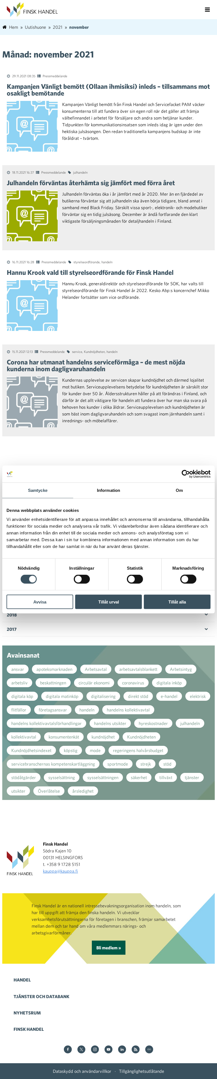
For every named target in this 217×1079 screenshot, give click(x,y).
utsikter (18, 790)
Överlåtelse (49, 790)
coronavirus (133, 682)
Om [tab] (179, 490)
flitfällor (18, 709)
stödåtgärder (23, 777)
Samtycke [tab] (37, 490)
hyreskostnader (153, 723)
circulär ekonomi (94, 682)
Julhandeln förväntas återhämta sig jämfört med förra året (91, 183)
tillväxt (165, 777)
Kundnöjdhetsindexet (31, 750)
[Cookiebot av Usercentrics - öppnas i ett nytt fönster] (186, 474)
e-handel (169, 696)
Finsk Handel (29, 1029)
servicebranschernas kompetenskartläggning (53, 763)
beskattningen (53, 682)
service (77, 351)
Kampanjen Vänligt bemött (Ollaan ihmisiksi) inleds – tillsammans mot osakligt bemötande (108, 89)
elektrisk (198, 696)
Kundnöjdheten (94, 351)
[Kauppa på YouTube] (108, 1049)
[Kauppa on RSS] (136, 1049)
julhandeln (80, 172)
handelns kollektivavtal (128, 709)
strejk (145, 763)
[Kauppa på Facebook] (68, 1049)
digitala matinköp (62, 696)
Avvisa (39, 601)
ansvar (17, 669)
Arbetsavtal (96, 669)
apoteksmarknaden (54, 669)
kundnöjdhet (103, 736)
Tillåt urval (108, 601)
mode (95, 750)
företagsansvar (53, 709)
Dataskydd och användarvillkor (82, 1071)
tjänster (192, 777)
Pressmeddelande (55, 76)
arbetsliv (19, 682)
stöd (167, 763)
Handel (22, 979)
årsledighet (83, 790)
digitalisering (103, 696)
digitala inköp (169, 682)
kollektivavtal (23, 736)
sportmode (117, 763)
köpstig (70, 750)
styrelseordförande (86, 262)
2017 (12, 629)
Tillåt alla (177, 601)
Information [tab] (108, 490)
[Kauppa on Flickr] (149, 1049)
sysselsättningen (102, 777)
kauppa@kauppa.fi (60, 871)
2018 (12, 614)
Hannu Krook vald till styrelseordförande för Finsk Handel (90, 272)
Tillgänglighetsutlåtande (141, 1071)
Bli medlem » (108, 947)
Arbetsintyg (181, 669)
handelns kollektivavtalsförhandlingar (46, 723)
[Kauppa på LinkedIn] (122, 1049)
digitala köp (22, 696)
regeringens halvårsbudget (138, 750)
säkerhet (139, 777)
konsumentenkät (64, 736)
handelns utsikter (110, 723)
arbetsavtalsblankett (138, 669)
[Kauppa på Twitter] (81, 1049)
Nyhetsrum (27, 1012)
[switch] (82, 579)
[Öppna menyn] (207, 9)
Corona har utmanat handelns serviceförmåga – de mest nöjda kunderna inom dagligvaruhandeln (96, 365)
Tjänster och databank (41, 996)
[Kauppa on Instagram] (95, 1049)
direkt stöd (138, 696)
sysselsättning (61, 777)
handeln (106, 262)
